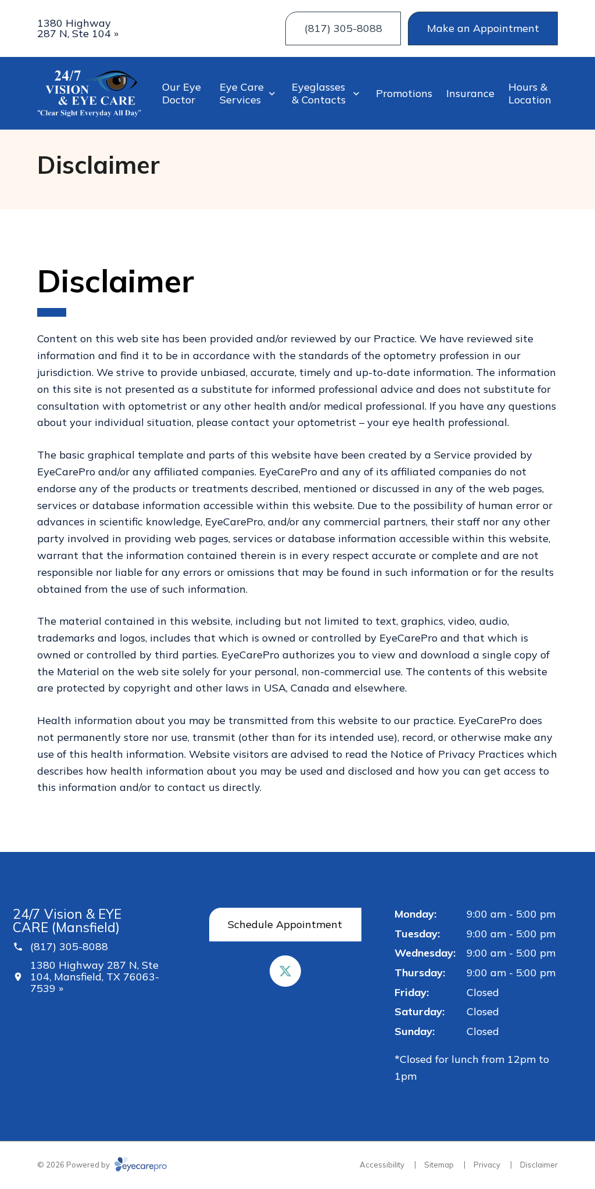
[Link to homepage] (89, 94)
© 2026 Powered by (74, 1164)
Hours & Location (529, 93)
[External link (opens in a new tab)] (285, 971)
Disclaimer (539, 1164)
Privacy (487, 1164)
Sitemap (439, 1164)
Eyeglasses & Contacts (319, 93)
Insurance (470, 93)
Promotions (404, 93)
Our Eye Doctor (181, 93)
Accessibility (382, 1164)
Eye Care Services (242, 93)
